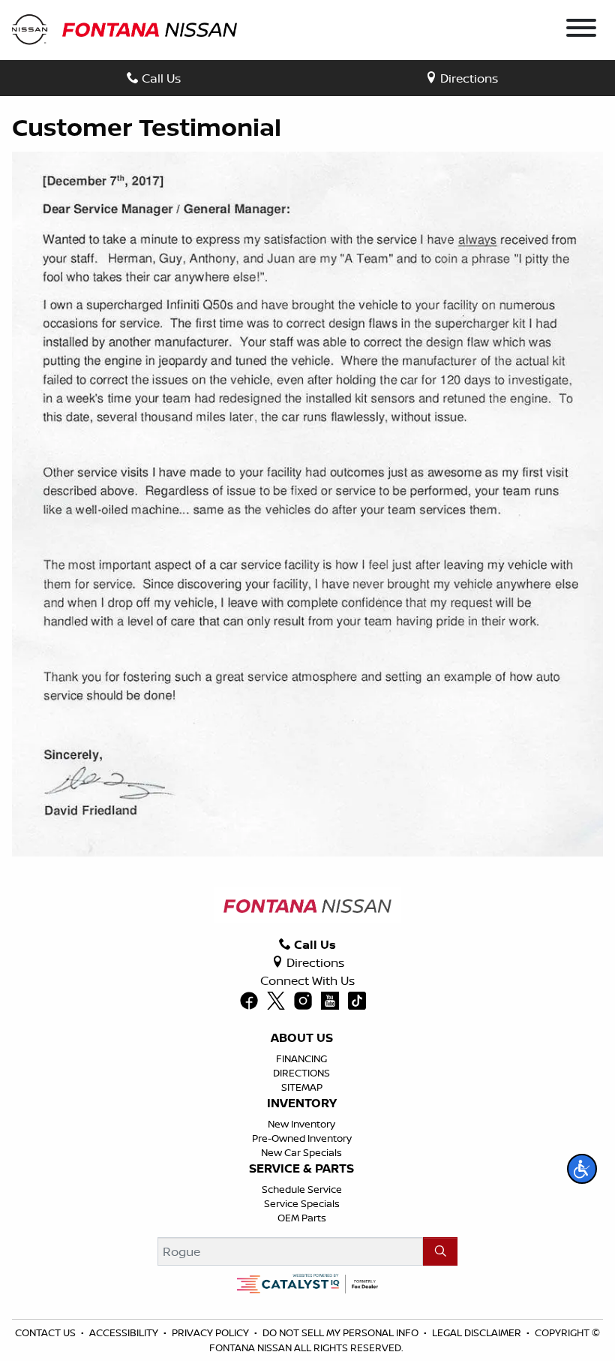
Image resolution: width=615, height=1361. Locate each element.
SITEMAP (301, 1087)
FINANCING (301, 1058)
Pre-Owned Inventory (302, 1138)
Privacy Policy (210, 1332)
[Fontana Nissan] (124, 28)
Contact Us (45, 1332)
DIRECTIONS (301, 1072)
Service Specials (302, 1203)
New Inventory (301, 1124)
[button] (582, 1169)
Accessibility (123, 1332)
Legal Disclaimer (476, 1332)
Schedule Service (302, 1189)
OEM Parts (302, 1217)
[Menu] (581, 30)
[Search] (440, 1251)
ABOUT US (302, 1038)
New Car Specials (301, 1152)
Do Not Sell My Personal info (340, 1332)
